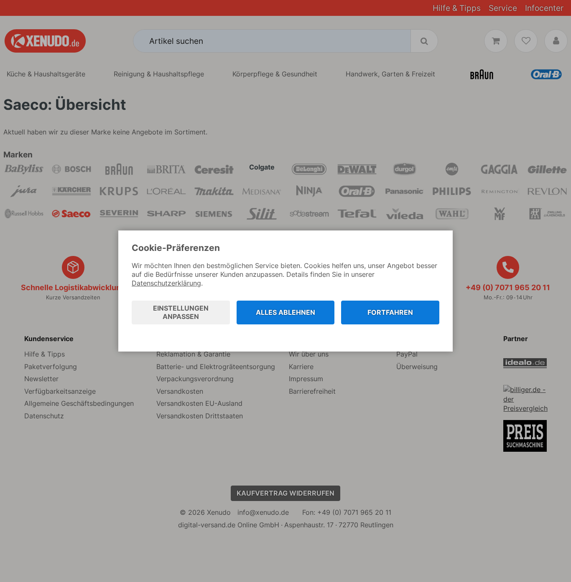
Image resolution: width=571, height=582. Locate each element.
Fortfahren (390, 312)
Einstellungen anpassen (181, 312)
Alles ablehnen (285, 312)
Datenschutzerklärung (166, 283)
